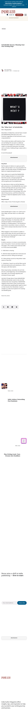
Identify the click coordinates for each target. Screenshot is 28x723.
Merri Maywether (7, 69)
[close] (26, 4)
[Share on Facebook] (8, 307)
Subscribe (19, 14)
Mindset (4, 28)
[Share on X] (3, 307)
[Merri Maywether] (2, 70)
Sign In (11, 14)
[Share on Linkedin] (12, 307)
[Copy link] (16, 307)
